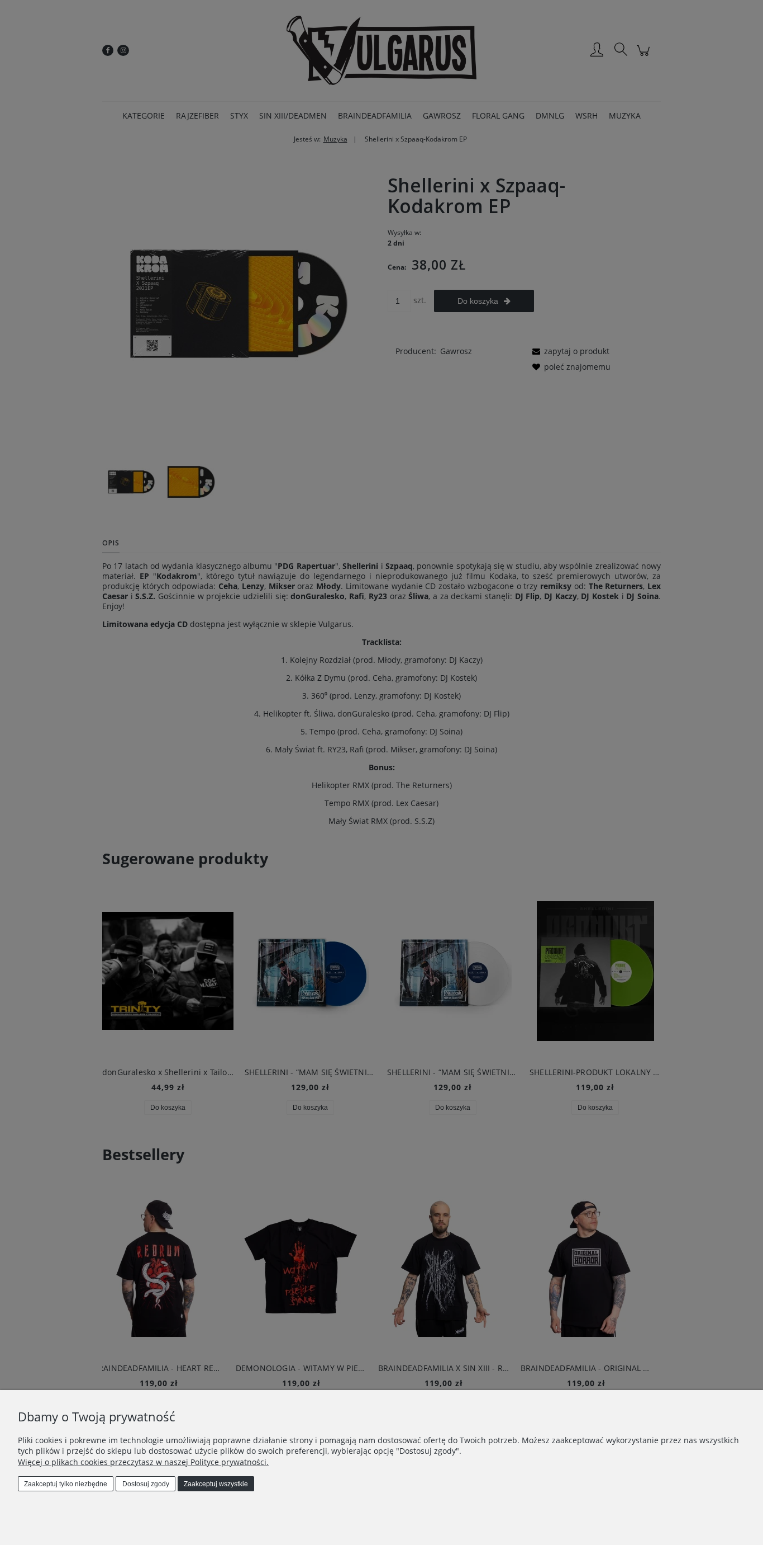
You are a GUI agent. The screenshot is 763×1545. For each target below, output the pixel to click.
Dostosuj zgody (145, 1484)
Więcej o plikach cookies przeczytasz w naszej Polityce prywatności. (143, 1462)
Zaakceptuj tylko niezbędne (65, 1484)
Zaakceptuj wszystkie (216, 1484)
